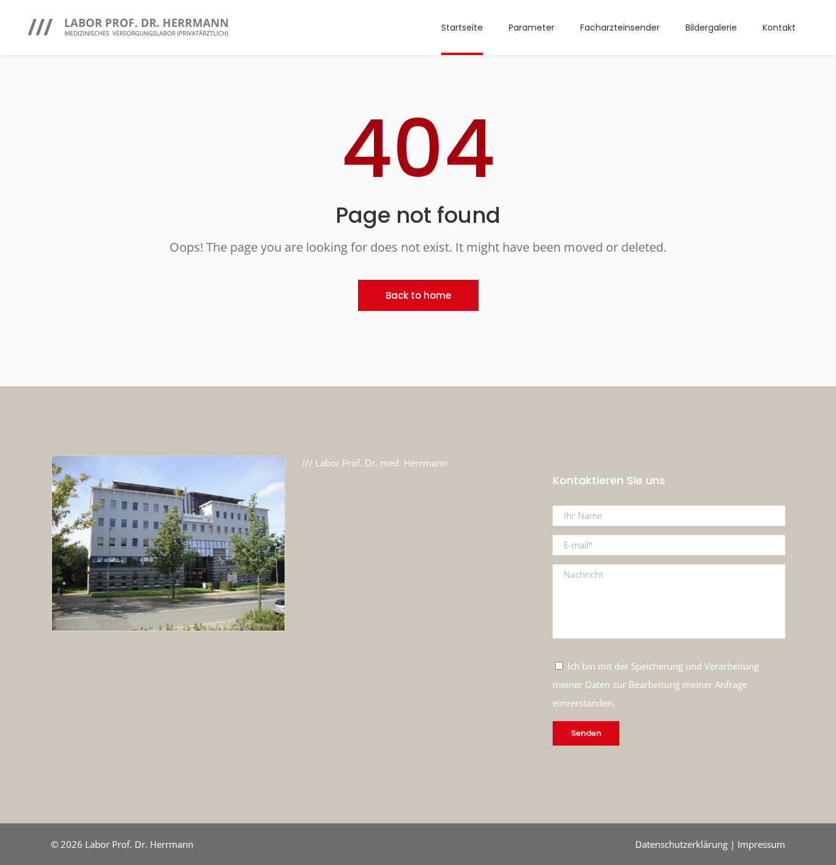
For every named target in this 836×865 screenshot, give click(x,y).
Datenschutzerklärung (681, 844)
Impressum (761, 844)
